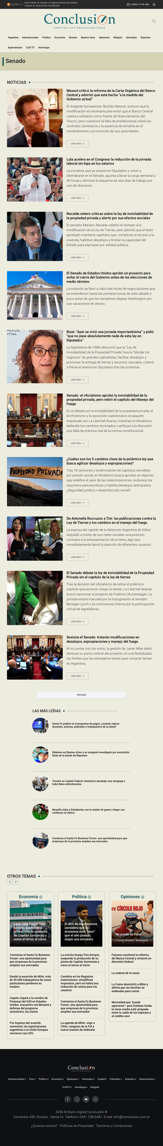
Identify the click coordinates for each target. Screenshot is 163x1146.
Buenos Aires (88, 37)
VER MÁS (81, 695)
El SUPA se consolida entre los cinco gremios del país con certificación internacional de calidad (131, 981)
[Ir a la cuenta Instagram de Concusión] (95, 1099)
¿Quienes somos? (44, 1126)
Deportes (145, 37)
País (31, 1079)
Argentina (13, 37)
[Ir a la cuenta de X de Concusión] (76, 1099)
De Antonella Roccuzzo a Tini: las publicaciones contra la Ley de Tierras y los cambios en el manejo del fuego (111, 520)
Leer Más (76, 144)
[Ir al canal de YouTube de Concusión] (86, 1099)
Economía (59, 37)
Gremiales (131, 37)
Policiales (115, 1079)
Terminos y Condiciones (114, 1126)
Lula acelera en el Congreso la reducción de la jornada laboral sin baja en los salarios (109, 161)
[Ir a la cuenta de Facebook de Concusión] (67, 1099)
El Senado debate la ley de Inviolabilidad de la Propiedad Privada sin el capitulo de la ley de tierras (110, 575)
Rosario (73, 37)
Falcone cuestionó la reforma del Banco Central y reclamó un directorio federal (80, 958)
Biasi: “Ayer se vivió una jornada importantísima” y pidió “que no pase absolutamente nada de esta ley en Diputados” (110, 336)
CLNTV (66, 1087)
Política (46, 37)
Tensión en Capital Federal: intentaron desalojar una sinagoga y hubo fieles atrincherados (88, 783)
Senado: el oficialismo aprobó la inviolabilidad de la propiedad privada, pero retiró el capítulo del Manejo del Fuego (110, 399)
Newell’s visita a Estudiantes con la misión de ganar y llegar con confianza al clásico (88, 811)
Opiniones (104, 37)
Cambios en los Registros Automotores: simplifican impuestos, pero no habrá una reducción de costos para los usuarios (28, 983)
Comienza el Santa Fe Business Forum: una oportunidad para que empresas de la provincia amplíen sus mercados (89, 840)
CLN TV (30, 47)
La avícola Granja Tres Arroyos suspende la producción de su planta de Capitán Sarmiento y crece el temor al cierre (29, 960)
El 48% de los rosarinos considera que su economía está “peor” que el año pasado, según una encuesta (30, 931)
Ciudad (101, 1079)
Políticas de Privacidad (76, 1126)
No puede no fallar (78, 934)
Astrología (44, 47)
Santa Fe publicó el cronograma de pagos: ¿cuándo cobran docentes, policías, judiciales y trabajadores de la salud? (85, 725)
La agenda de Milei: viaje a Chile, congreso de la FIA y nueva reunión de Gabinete (27, 1026)
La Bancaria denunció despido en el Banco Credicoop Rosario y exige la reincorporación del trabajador (132, 960)
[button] (10, 882)
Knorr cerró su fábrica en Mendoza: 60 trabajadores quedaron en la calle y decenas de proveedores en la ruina (131, 1028)
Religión (117, 37)
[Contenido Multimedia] (35, 420)
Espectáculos (15, 47)
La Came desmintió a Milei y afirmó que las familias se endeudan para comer (79, 988)
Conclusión (95, 1112)
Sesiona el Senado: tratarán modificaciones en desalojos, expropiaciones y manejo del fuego (103, 639)
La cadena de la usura (75, 973)
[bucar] (154, 20)
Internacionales (30, 37)
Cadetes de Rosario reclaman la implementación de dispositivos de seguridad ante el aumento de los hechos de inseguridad (132, 927)
